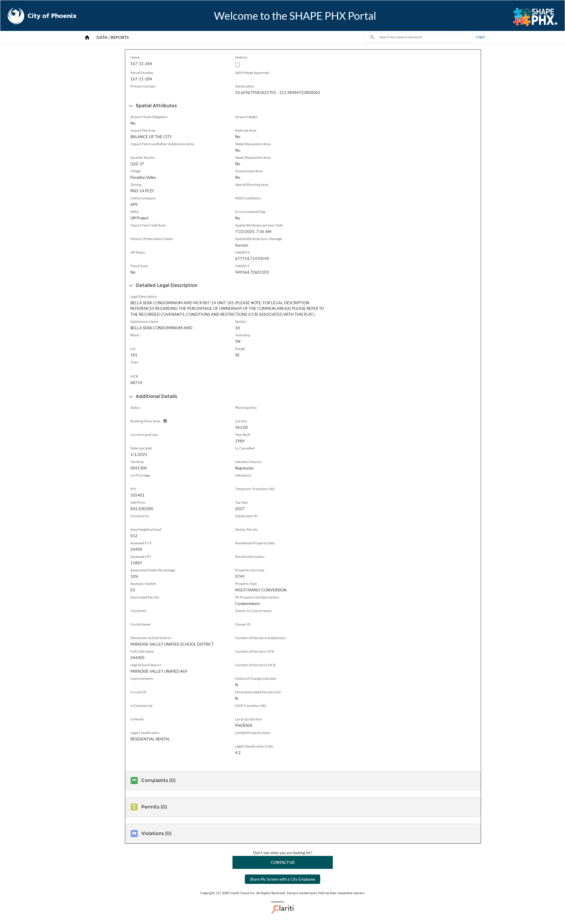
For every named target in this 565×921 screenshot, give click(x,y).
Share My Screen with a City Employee (282, 879)
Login (480, 36)
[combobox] (426, 37)
